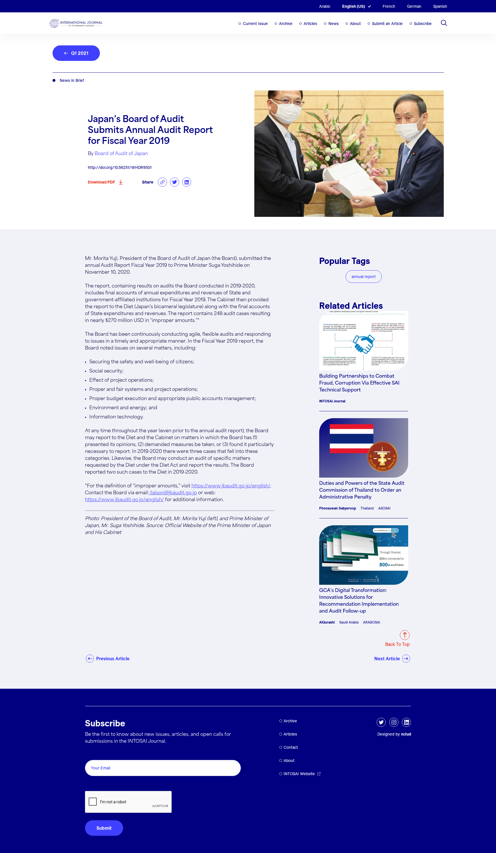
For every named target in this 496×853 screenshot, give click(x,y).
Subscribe (423, 23)
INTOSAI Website (299, 773)
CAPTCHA (98, 784)
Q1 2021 (79, 53)
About (355, 23)
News (333, 23)
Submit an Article (387, 23)
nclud (406, 734)
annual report (364, 276)
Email (92, 753)
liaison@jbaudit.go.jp (173, 493)
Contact (291, 747)
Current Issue (255, 23)
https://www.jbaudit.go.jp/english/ (230, 486)
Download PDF (101, 182)
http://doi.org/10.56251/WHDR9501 (120, 167)
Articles (310, 23)
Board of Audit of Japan (121, 153)
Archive (285, 23)
